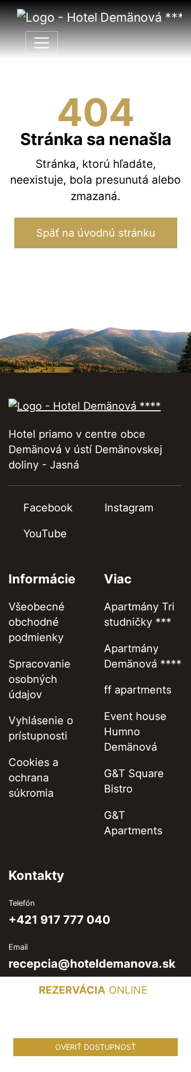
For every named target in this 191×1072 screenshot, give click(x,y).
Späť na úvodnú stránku (95, 233)
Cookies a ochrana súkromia (33, 777)
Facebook (48, 507)
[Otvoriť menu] (41, 43)
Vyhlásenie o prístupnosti (40, 728)
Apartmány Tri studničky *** (139, 614)
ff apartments (137, 689)
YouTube (45, 533)
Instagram (129, 507)
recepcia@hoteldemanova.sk (92, 964)
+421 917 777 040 (59, 920)
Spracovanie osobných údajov (39, 679)
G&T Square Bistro (134, 781)
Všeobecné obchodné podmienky (36, 622)
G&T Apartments (133, 823)
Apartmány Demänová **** (142, 656)
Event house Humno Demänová (135, 731)
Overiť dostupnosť (95, 1046)
